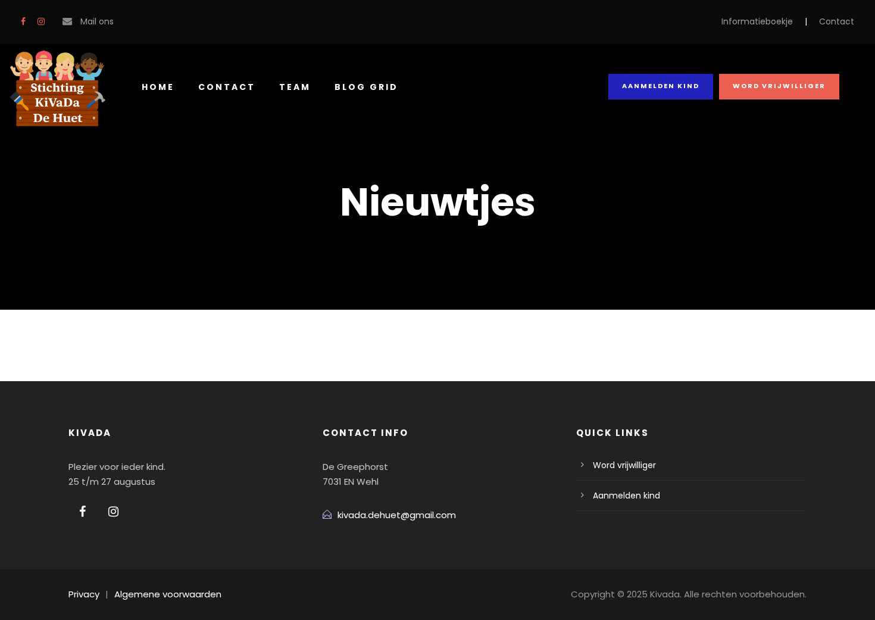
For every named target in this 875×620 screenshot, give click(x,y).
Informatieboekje (757, 21)
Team (295, 87)
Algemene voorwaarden (167, 594)
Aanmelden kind (660, 86)
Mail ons (97, 21)
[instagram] (41, 21)
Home (158, 87)
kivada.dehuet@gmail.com (397, 515)
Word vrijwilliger (779, 86)
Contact (836, 21)
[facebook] (23, 21)
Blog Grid (366, 87)
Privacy (83, 594)
